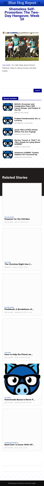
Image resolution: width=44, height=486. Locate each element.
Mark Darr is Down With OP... (19, 444)
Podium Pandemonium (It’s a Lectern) (27, 119)
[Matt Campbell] (4, 33)
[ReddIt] (25, 25)
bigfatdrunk (8, 267)
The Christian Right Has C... (18, 264)
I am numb (6, 65)
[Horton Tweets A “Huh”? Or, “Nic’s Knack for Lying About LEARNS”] (7, 143)
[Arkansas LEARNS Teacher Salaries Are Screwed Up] (7, 154)
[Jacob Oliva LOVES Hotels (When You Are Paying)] (7, 132)
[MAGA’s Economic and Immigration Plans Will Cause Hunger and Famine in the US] (7, 107)
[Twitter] (9, 25)
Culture (8, 262)
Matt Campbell (12, 32)
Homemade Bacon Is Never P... (20, 399)
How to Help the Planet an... (19, 354)
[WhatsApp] (20, 25)
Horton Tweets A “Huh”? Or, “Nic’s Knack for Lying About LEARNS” (27, 142)
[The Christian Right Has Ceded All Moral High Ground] (22, 243)
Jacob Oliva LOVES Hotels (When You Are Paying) (26, 131)
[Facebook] (4, 25)
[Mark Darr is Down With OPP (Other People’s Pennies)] (22, 424)
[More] (30, 25)
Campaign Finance (11, 442)
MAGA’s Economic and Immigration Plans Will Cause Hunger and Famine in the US (27, 107)
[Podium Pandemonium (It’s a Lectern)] (7, 120)
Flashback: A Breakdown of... (19, 309)
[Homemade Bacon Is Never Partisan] (22, 379)
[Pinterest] (15, 25)
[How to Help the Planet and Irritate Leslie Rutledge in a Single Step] (22, 334)
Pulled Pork (9, 217)
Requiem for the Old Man (17, 219)
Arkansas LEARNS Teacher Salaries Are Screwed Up (26, 153)
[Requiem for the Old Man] (22, 198)
